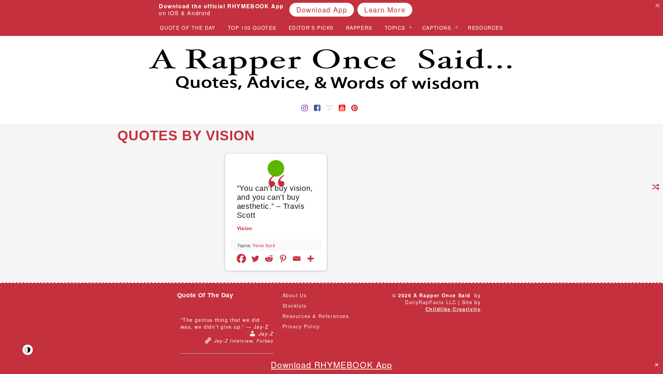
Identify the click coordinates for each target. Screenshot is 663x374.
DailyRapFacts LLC (430, 302)
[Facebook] (241, 258)
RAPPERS (359, 27)
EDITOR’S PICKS (311, 27)
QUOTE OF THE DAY (187, 27)
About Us (294, 295)
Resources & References (315, 315)
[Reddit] (269, 258)
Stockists (294, 305)
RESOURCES (485, 27)
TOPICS (395, 27)
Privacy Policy (301, 326)
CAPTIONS (436, 27)
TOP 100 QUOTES (252, 27)
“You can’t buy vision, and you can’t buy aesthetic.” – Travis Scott (275, 201)
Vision (244, 228)
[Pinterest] (283, 258)
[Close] (657, 5)
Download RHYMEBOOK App (331, 364)
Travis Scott (263, 245)
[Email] (296, 258)
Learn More (384, 9)
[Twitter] (255, 258)
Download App (321, 9)
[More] (310, 258)
